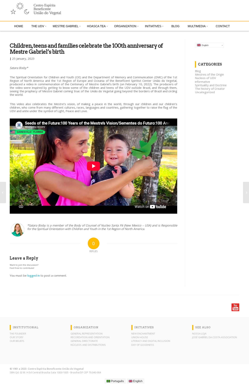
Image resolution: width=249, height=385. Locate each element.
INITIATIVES (153, 26)
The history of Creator (210, 89)
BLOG (175, 26)
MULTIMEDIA (197, 26)
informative (202, 82)
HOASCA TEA (96, 26)
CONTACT (223, 26)
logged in (33, 275)
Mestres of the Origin (209, 74)
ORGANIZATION (125, 26)
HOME (18, 26)
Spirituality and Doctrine (211, 85)
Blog (198, 71)
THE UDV (37, 26)
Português (117, 381)
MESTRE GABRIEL (65, 26)
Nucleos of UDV (205, 78)
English (205, 45)
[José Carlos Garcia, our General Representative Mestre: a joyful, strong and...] (246, 192)
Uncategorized (205, 92)
